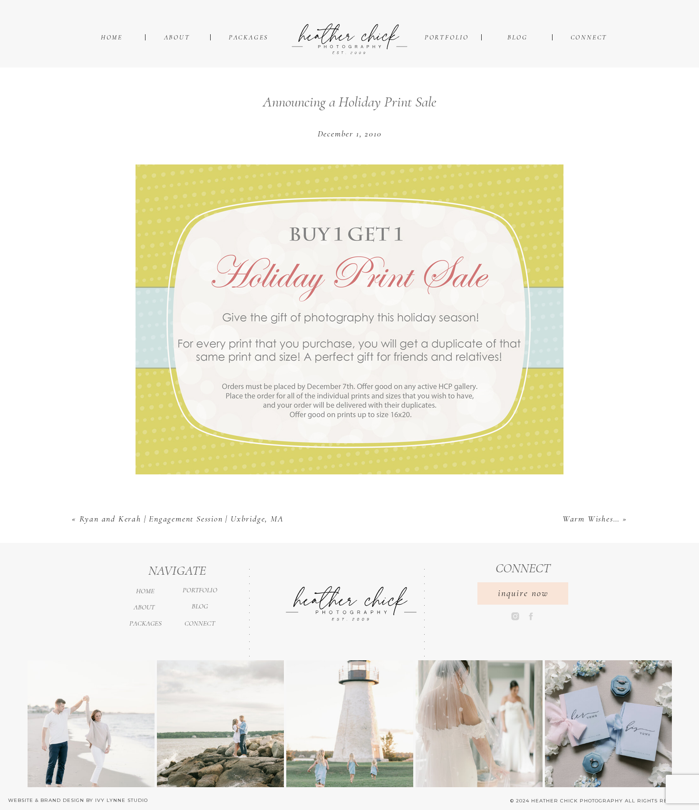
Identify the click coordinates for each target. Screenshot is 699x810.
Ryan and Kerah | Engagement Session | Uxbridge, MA (181, 518)
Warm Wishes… (591, 518)
